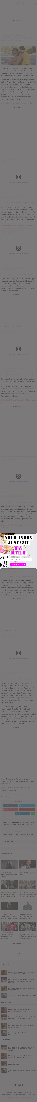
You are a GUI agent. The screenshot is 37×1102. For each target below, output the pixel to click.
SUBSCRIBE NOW (17, 564)
